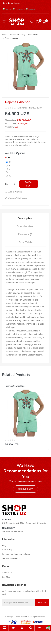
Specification (25, 226)
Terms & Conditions (11, 558)
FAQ (4, 545)
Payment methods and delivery (16, 554)
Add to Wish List (15, 192)
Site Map (6, 577)
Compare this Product (17, 198)
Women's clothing (17, 34)
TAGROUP (24, 617)
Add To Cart (28, 184)
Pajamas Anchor (11, 38)
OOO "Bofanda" (24, 120)
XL (10, 176)
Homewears (33, 34)
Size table (25, 242)
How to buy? (7, 550)
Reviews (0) (25, 234)
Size (8, 158)
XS (10, 162)
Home (4, 34)
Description (25, 218)
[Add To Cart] (45, 444)
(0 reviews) (22, 108)
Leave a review (35, 108)
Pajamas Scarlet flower (15, 386)
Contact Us (7, 572)
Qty (6, 184)
